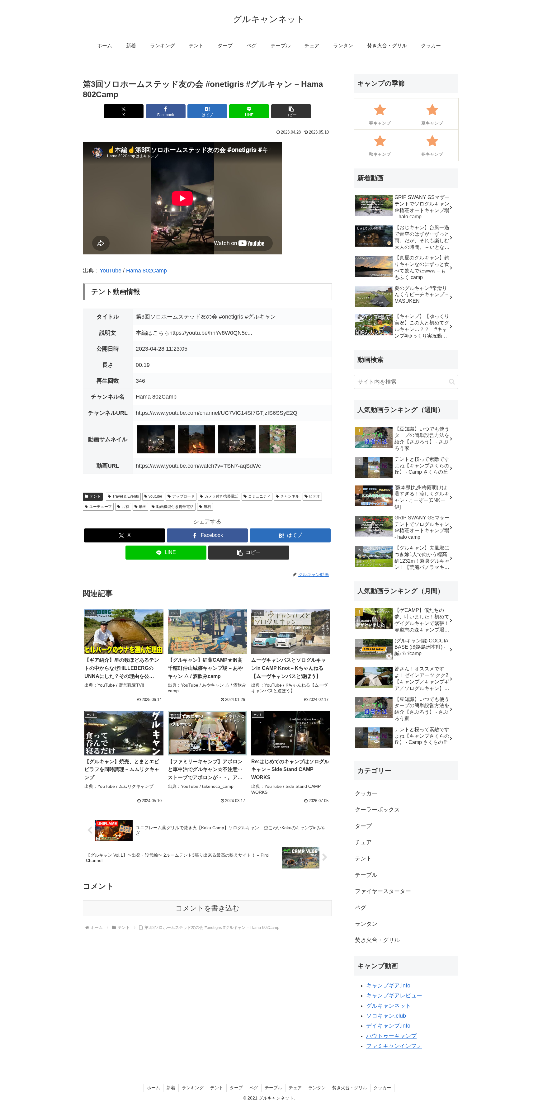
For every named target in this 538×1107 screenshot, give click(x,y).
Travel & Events (125, 496)
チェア (295, 1087)
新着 (171, 1087)
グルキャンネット (388, 1006)
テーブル (273, 1087)
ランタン (317, 1087)
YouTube (110, 270)
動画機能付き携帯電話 (175, 506)
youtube (155, 496)
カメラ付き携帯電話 (221, 496)
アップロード (183, 496)
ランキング (193, 1087)
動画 (142, 506)
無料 (207, 506)
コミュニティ (259, 496)
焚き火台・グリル (349, 1087)
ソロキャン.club (386, 1016)
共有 (125, 506)
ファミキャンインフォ (394, 1046)
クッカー (382, 1087)
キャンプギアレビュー (394, 995)
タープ (236, 1087)
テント (95, 496)
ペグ (253, 1087)
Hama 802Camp (146, 270)
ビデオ (314, 496)
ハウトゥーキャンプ (391, 1036)
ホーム (153, 1087)
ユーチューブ (100, 506)
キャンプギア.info (388, 985)
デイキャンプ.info (388, 1026)
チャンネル (290, 496)
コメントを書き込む (207, 908)
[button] (291, 111)
